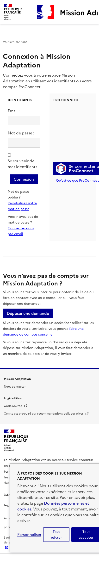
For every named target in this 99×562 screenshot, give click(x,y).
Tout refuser (56, 534)
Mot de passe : (21, 133)
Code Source (16, 406)
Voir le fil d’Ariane (15, 42)
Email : (13, 111)
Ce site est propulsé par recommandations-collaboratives (46, 413)
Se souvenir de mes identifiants (22, 164)
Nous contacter (15, 386)
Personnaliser (29, 534)
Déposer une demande (28, 313)
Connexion (24, 179)
